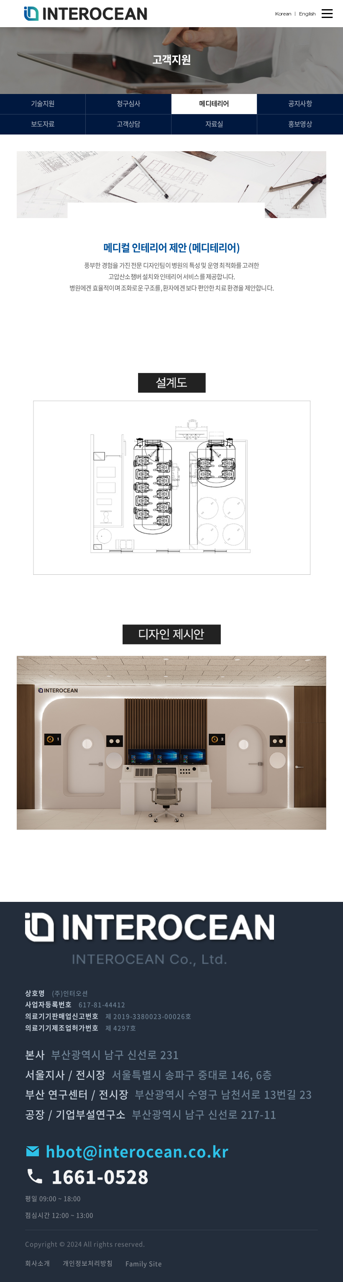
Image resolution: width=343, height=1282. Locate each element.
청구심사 (129, 104)
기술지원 (43, 104)
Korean (283, 13)
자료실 (214, 124)
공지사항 (300, 104)
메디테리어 (214, 104)
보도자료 (43, 124)
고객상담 (129, 124)
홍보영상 (300, 124)
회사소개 (37, 1263)
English (307, 13)
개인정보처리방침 (88, 1263)
